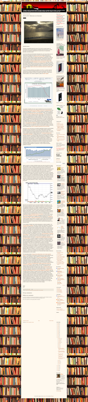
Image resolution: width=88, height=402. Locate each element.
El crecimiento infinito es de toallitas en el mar (60, 272)
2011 (58, 369)
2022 (58, 328)
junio (59, 345)
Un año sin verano (62, 168)
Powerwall (25, 226)
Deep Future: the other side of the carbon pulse (61, 304)
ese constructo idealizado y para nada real (31, 215)
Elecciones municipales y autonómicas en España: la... (61, 352)
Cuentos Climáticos (60, 299)
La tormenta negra (62, 235)
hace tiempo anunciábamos (42, 257)
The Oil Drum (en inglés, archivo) (60, 264)
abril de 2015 (27, 290)
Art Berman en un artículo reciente (39, 62)
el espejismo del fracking (36, 111)
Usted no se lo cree (59, 295)
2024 (58, 326)
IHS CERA (58, 288)
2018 (58, 333)
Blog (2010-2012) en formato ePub (61, 135)
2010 (58, 370)
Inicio (39, 320)
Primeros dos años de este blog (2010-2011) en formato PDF (61, 137)
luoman (45, 396)
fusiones (30, 290)
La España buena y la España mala (62, 210)
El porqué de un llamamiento (63, 184)
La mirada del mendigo (60, 268)
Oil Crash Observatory (60, 254)
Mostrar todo (64, 285)
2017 (58, 334)
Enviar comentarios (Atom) (30, 322)
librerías (61, 56)
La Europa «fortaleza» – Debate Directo (60, 276)
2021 (58, 329)
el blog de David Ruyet (60, 278)
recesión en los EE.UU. (36, 290)
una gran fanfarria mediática (28, 225)
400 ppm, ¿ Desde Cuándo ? (60, 300)
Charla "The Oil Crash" (60, 125)
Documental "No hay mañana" (61, 138)
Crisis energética (59, 255)
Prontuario (58, 122)
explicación (59, 146)
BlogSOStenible (59, 271)
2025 (58, 324)
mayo (59, 347)
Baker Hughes (45, 73)
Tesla (40, 290)
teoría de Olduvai (47, 266)
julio (59, 344)
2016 (58, 336)
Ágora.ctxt (61, 73)
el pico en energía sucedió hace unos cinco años (40, 126)
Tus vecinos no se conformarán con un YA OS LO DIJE (63, 201)
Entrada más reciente (26, 320)
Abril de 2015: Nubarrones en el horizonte (61, 358)
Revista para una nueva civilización (60, 253)
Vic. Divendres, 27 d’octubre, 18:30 (61, 297)
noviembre (59, 339)
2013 (58, 366)
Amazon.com (62, 39)
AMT (62, 374)
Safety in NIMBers (59, 283)
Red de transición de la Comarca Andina (60, 260)
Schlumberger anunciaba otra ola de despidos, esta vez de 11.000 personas (37, 110)
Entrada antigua (51, 320)
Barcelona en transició (60, 258)
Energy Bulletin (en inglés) (60, 262)
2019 (58, 332)
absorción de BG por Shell (39, 56)
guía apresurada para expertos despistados (35, 113)
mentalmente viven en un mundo (37, 214)
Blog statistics (58, 159)
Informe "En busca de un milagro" (60, 140)
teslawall (42, 290)
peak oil (32, 290)
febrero (59, 362)
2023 (58, 327)
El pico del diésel (62, 176)
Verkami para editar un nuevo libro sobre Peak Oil (61, 349)
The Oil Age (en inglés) (60, 261)
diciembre (59, 338)
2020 (58, 331)
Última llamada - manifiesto (60, 128)
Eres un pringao (62, 218)
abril (59, 360)
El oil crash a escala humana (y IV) (60, 354)
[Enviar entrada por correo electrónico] (31, 289)
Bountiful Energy (59, 289)
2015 (58, 337)
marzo (59, 361)
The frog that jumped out (60, 302)
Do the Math (59, 282)
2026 (58, 323)
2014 (58, 365)
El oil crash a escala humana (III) (60, 356)
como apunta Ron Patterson (31, 122)
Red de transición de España (60, 257)
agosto (59, 343)
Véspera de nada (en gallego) (61, 256)
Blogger (52, 396)
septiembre (59, 342)
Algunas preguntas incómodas (62, 227)
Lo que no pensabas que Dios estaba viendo (61, 280)
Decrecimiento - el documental (59, 130)
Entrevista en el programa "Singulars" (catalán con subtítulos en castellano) (60, 127)
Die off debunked (59, 290)
